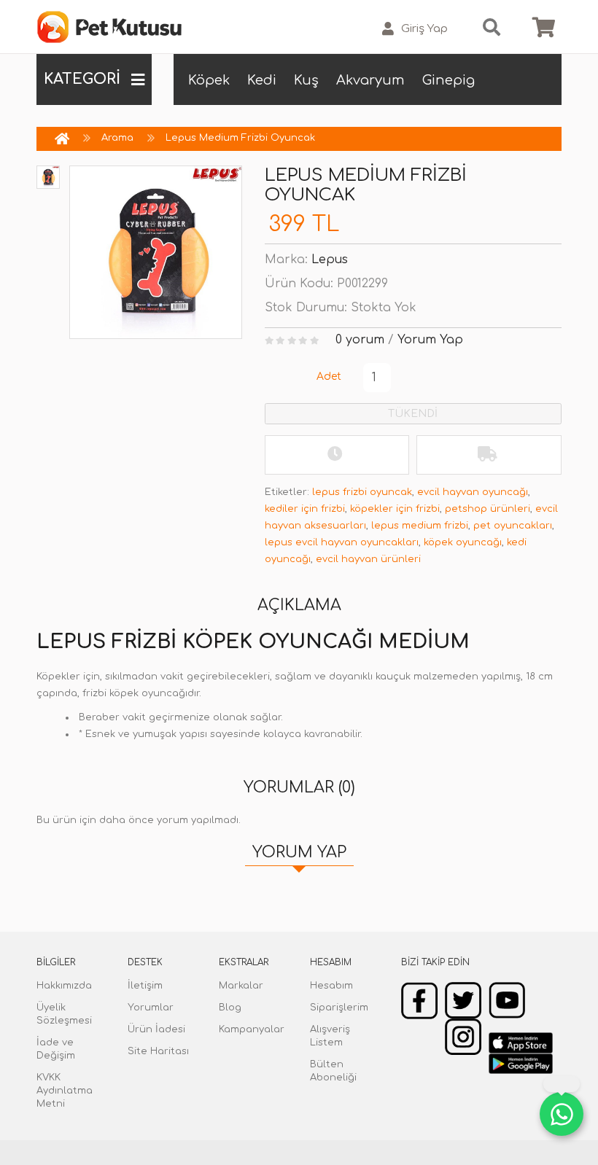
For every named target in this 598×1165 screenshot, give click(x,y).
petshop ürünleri (487, 509)
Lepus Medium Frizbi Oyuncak (240, 138)
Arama (117, 138)
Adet (329, 376)
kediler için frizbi (305, 509)
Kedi (261, 80)
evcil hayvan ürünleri (368, 559)
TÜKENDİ (413, 413)
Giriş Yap (424, 29)
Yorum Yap (430, 339)
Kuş (306, 80)
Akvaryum (370, 80)
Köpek (209, 80)
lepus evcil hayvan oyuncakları (342, 542)
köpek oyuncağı (463, 542)
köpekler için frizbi (395, 509)
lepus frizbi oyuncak (362, 492)
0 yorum (359, 339)
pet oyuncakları (512, 526)
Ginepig (448, 80)
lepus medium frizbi (419, 526)
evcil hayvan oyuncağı (472, 492)
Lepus (329, 259)
